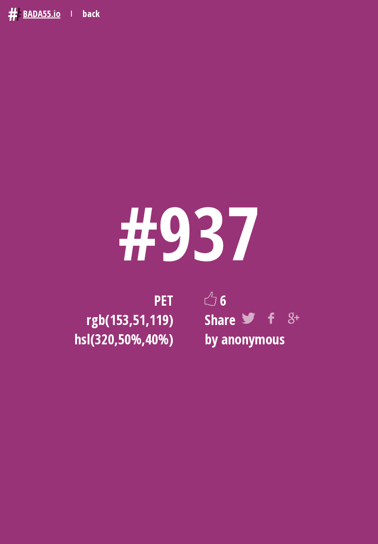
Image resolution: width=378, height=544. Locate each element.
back (91, 13)
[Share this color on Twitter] (248, 320)
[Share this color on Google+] (293, 320)
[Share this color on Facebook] (271, 320)
